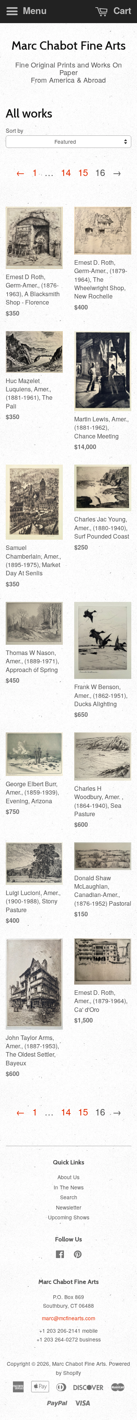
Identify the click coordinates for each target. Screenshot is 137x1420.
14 (66, 172)
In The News (69, 1187)
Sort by (14, 130)
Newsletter (68, 1207)
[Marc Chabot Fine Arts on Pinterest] (77, 1255)
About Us (68, 1177)
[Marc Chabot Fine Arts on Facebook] (60, 1255)
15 (83, 172)
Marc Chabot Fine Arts (68, 45)
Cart (121, 10)
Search (68, 1197)
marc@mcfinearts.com (68, 1318)
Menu (33, 10)
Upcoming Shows (68, 1217)
